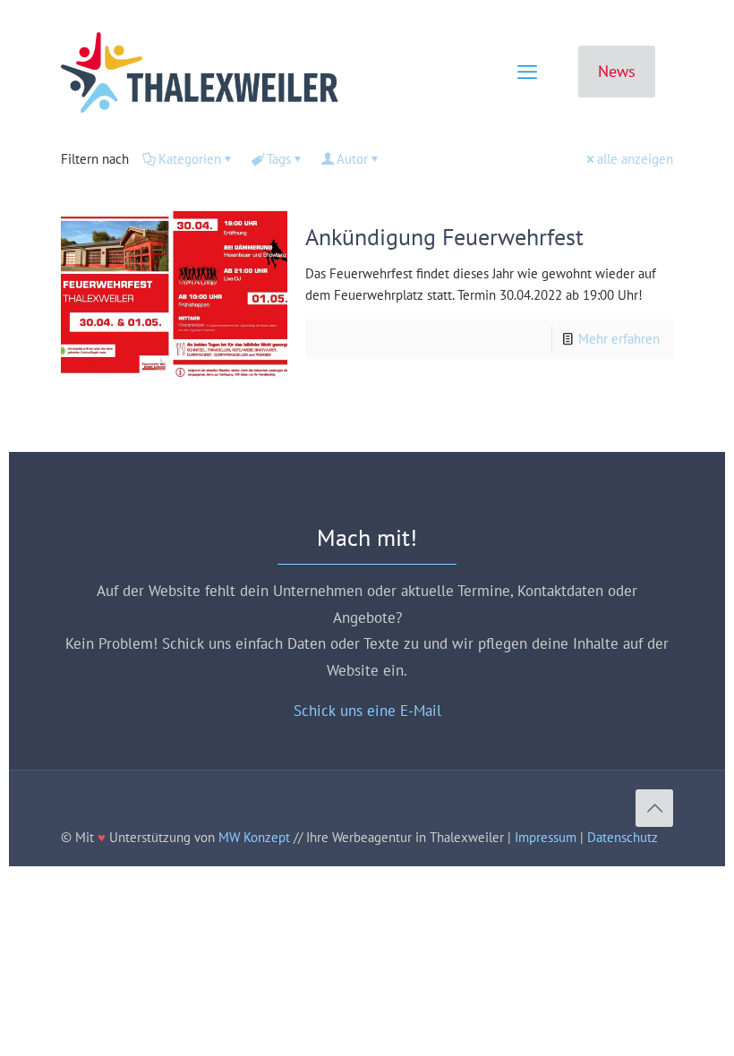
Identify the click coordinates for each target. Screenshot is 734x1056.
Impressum (545, 837)
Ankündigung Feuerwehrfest (444, 236)
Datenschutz (622, 837)
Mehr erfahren (619, 338)
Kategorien (189, 158)
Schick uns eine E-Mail (367, 710)
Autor (352, 158)
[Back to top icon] (654, 808)
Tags (279, 158)
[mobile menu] (527, 71)
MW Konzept (254, 837)
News (617, 71)
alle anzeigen (635, 158)
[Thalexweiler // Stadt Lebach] (199, 71)
